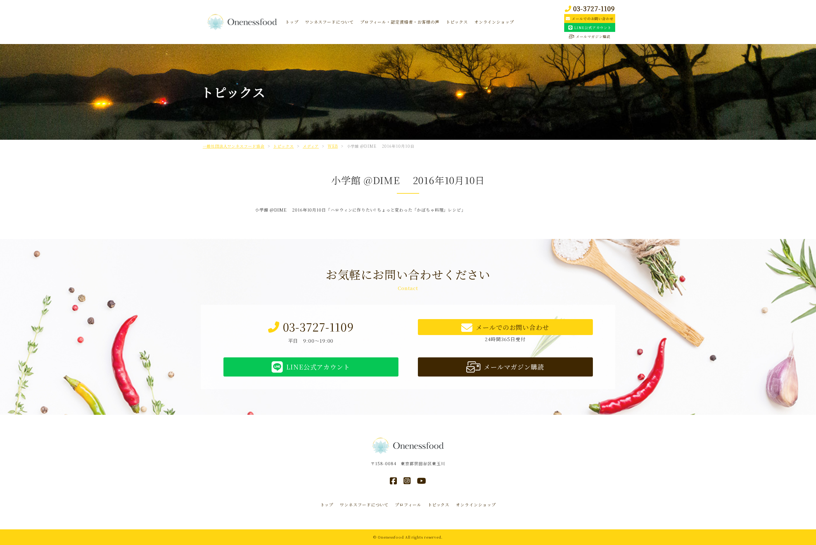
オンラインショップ (494, 22)
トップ (292, 22)
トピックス (457, 22)
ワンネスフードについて (329, 22)
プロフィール (408, 505)
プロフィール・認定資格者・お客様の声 (400, 22)
